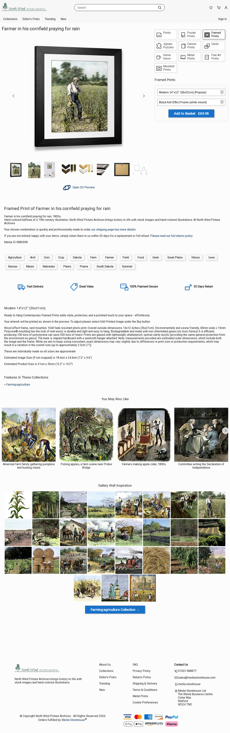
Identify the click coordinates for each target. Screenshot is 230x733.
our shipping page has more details (113, 229)
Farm (93, 257)
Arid (32, 257)
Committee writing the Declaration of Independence (201, 465)
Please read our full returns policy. (171, 236)
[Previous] (12, 95)
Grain (156, 257)
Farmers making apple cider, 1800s (144, 464)
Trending (50, 19)
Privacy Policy (142, 671)
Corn (47, 257)
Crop (61, 257)
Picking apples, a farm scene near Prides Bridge (86, 465)
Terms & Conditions (145, 690)
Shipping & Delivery (145, 683)
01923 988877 (187, 671)
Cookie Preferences (145, 702)
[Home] (24, 11)
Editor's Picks (31, 19)
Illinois (195, 257)
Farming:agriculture (18, 384)
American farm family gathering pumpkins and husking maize (29, 465)
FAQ (135, 664)
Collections (10, 19)
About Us (105, 664)
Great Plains (175, 257)
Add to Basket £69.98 (191, 113)
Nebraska (49, 266)
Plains (67, 266)
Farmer (109, 257)
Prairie (84, 266)
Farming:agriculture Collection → (115, 610)
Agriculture (15, 257)
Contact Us (181, 664)
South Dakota (105, 266)
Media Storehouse (73, 720)
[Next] (143, 95)
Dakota (77, 257)
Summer (127, 266)
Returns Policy (142, 677)
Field (126, 257)
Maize (30, 266)
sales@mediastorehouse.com (196, 677)
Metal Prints (140, 696)
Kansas (12, 266)
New (63, 19)
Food (140, 257)
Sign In (222, 19)
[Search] (160, 7)
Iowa (211, 257)
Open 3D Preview (83, 187)
